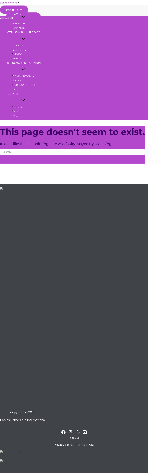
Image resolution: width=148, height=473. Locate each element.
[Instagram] (70, 433)
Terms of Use (85, 444)
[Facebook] (63, 433)
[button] (74, 438)
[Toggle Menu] (23, 38)
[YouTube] (85, 433)
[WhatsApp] (77, 433)
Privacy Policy (64, 444)
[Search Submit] (6, 159)
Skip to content (8, 2)
